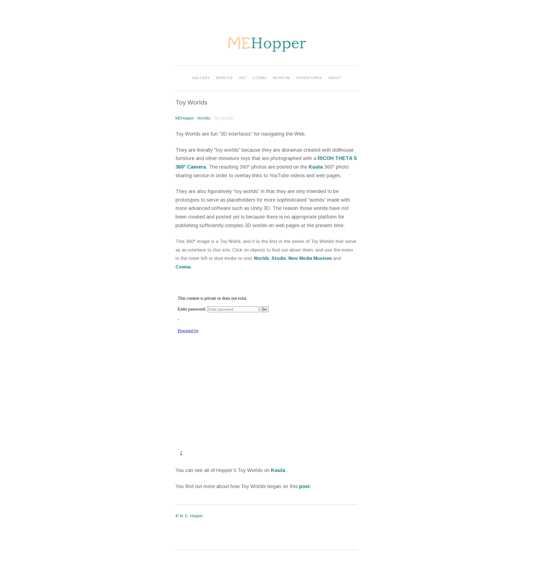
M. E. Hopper (191, 516)
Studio (278, 258)
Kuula (316, 167)
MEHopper (184, 118)
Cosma (260, 78)
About (334, 78)
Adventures (309, 78)
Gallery (201, 78)
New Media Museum (310, 258)
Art (243, 78)
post (304, 486)
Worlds (224, 78)
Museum (281, 78)
